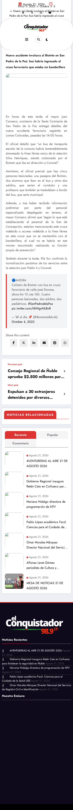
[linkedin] (34, 343)
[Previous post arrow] (64, 371)
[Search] (38, 39)
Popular (52, 435)
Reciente (20, 435)
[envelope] (44, 343)
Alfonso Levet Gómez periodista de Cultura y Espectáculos (41, 565)
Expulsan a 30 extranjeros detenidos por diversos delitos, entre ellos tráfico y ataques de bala (32, 394)
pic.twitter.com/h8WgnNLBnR (31, 308)
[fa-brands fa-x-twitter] (32, 12)
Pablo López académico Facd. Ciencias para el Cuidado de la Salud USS (47, 525)
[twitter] (23, 343)
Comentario (20, 443)
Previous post (15, 364)
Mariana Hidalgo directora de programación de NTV (45, 504)
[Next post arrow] (64, 394)
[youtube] (50, 12)
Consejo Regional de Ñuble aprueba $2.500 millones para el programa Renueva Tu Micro (35, 374)
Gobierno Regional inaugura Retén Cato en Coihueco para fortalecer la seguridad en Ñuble (45, 484)
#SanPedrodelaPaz (40, 303)
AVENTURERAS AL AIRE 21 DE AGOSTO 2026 (47, 463)
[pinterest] (55, 343)
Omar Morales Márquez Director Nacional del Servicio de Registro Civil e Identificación (46, 545)
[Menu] (27, 39)
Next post (13, 385)
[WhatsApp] (65, 343)
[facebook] (13, 343)
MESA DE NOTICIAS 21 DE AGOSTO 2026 (44, 585)
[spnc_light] (47, 40)
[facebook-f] (23, 12)
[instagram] (41, 12)
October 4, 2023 (23, 321)
